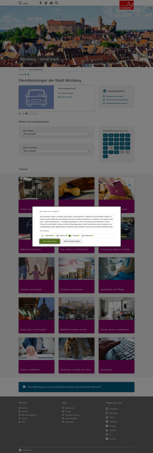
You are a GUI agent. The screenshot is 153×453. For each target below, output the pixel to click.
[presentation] (53, 235)
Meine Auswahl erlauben (72, 241)
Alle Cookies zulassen (50, 241)
